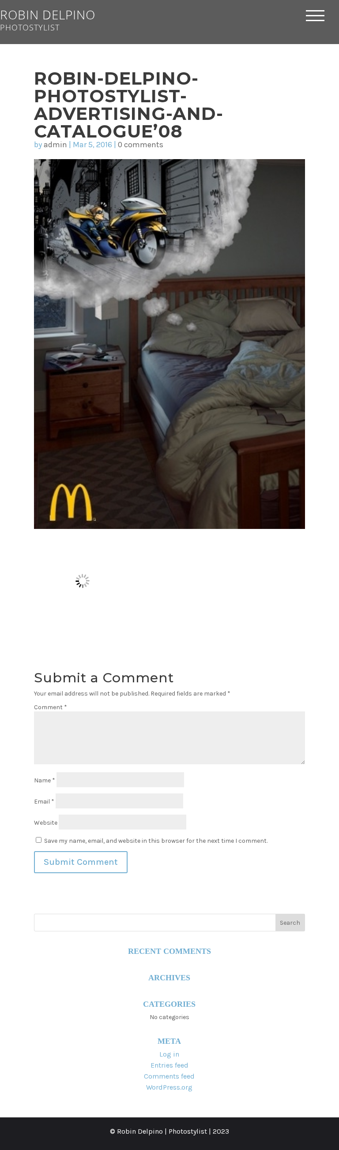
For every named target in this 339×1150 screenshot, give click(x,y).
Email (44, 801)
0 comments (140, 144)
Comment (50, 707)
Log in (169, 1054)
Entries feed (169, 1065)
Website (45, 822)
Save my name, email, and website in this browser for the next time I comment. (155, 841)
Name (44, 780)
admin (55, 144)
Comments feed (169, 1076)
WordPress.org (169, 1087)
